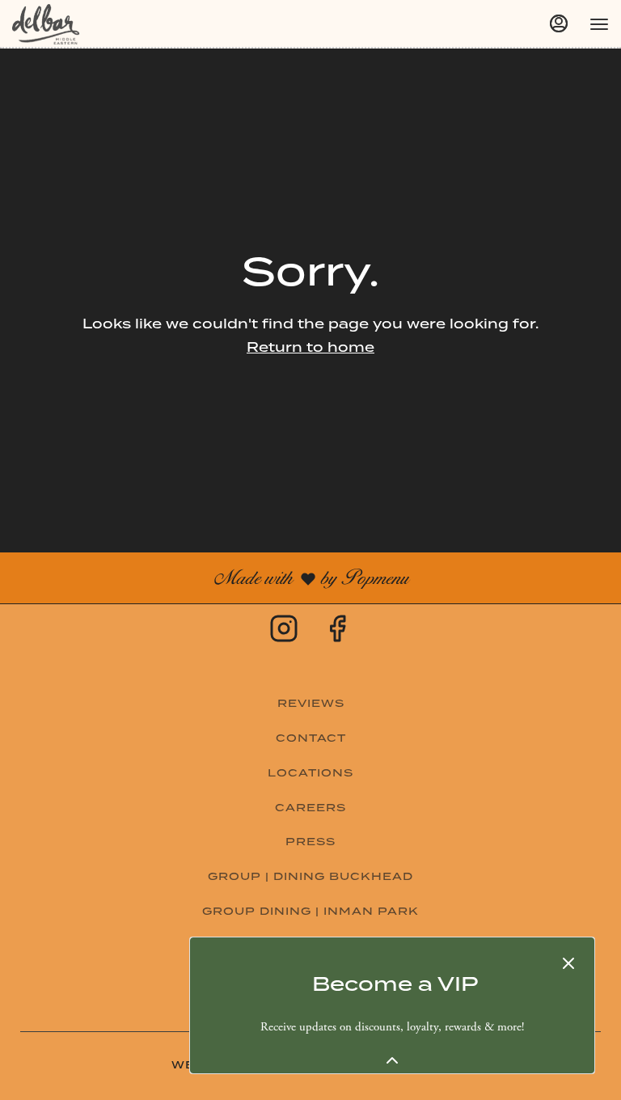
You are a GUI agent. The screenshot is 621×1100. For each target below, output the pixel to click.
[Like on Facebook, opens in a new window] (337, 633)
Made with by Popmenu (210, 576)
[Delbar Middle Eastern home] (85, 24)
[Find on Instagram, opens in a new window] (283, 633)
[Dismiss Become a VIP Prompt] (568, 963)
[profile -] (558, 23)
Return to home (310, 347)
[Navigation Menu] (599, 24)
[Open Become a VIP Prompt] (392, 1060)
